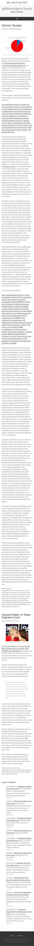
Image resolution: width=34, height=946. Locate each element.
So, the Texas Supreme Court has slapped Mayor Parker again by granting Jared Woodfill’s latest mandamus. (16, 648)
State (9, 588)
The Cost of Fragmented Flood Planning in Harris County (19, 911)
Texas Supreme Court (8, 606)
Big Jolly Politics (17, 2)
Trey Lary (16, 606)
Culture (10, 768)
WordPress (18, 941)
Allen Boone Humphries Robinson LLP (19, 590)
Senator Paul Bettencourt (23, 604)
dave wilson (28, 770)
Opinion (15, 768)
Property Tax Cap (11, 604)
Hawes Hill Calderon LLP (12, 596)
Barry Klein (19, 592)
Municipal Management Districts (19, 602)
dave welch (17, 594)
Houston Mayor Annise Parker (17, 772)
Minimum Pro (19, 939)
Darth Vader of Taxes (7, 594)
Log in (25, 941)
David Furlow (23, 594)
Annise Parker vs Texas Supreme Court (16, 616)
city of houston (20, 770)
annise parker (12, 592)
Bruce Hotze (26, 592)
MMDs (8, 602)
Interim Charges (12, 25)
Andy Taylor (5, 592)
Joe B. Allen (20, 600)
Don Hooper (5, 772)
